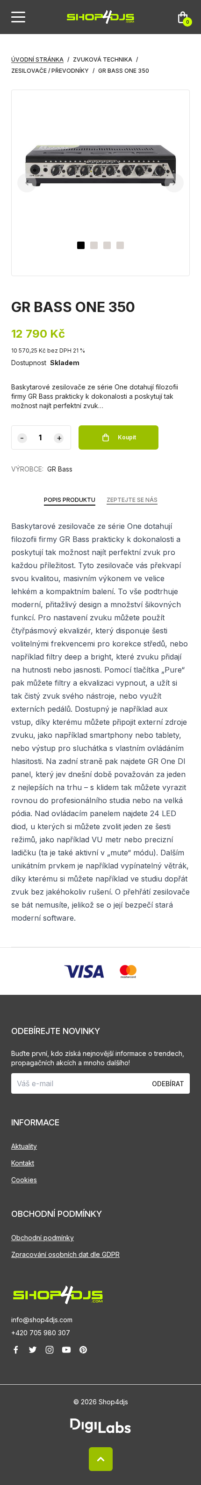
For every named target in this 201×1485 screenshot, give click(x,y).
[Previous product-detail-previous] (26, 183)
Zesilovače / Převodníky (50, 70)
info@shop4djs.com (41, 1320)
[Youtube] (66, 1349)
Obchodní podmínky (42, 1238)
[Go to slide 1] (81, 245)
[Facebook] (16, 1349)
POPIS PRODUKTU (69, 499)
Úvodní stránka (37, 59)
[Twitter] (32, 1349)
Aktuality (24, 1146)
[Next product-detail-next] (174, 183)
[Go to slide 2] (94, 245)
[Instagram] (49, 1349)
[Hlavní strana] (100, 17)
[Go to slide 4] (120, 245)
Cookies (24, 1180)
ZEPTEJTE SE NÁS (132, 499)
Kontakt (22, 1163)
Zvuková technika (102, 59)
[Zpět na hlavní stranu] (100, 1295)
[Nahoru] (101, 1459)
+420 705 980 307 (40, 1333)
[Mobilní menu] (18, 17)
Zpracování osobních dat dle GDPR (65, 1254)
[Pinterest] (83, 1349)
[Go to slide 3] (107, 245)
